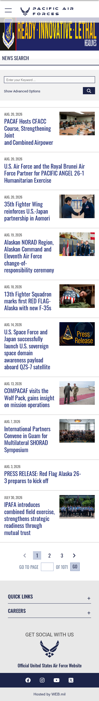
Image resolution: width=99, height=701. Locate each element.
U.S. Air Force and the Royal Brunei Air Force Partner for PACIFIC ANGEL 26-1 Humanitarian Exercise (44, 173)
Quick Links (20, 596)
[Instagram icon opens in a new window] (42, 680)
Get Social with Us (49, 635)
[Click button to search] (89, 90)
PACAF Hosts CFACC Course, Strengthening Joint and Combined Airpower (29, 131)
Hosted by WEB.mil (49, 694)
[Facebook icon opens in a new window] (28, 680)
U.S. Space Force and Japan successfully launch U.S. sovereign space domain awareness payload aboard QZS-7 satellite (27, 349)
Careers (17, 610)
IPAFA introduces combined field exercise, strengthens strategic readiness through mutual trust (29, 518)
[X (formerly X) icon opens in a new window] (71, 680)
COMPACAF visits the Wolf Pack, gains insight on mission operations (29, 397)
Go (75, 566)
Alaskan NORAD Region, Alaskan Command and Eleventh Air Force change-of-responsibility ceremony (29, 256)
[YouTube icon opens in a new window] (57, 680)
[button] (8, 11)
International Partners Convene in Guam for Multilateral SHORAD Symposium (27, 439)
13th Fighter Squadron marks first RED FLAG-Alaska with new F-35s (27, 301)
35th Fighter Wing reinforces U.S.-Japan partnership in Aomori (27, 211)
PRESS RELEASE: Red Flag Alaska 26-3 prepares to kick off (42, 476)
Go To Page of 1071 (43, 567)
